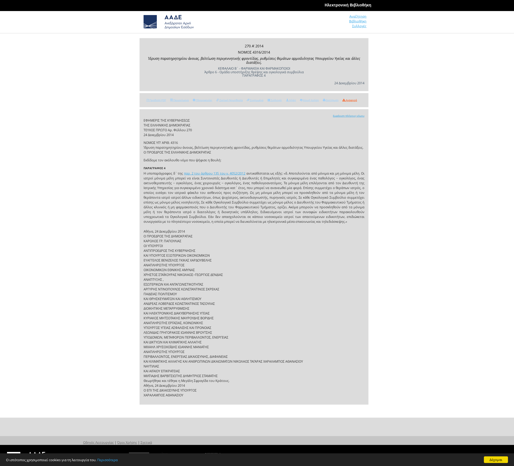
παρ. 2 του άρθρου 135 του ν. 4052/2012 (215, 173)
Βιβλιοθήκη (357, 21)
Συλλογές (359, 26)
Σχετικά (146, 442)
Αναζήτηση (357, 16)
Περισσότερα (107, 460)
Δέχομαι (496, 459)
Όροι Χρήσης (127, 442)
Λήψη (292, 100)
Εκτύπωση (332, 100)
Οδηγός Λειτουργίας (98, 442)
